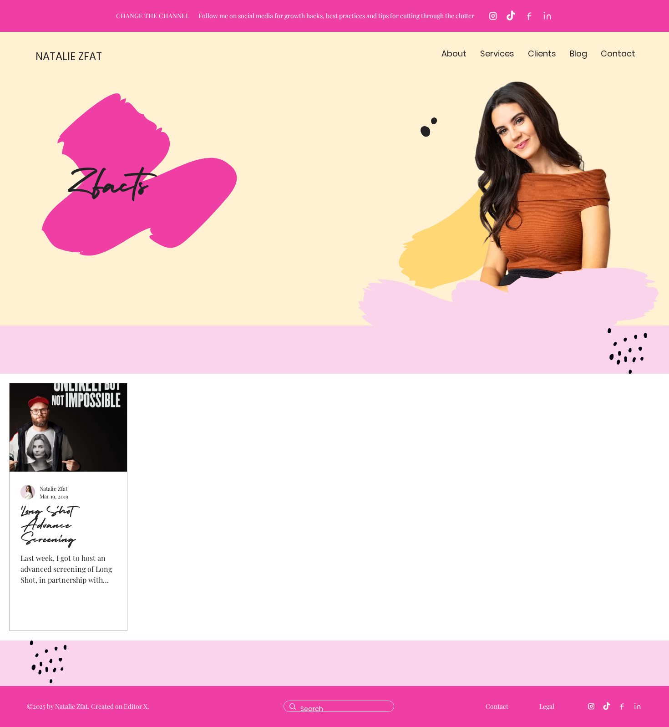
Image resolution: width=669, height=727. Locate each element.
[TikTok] (511, 16)
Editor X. (136, 706)
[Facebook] (529, 16)
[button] (454, 53)
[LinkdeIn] (547, 16)
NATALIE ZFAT (68, 56)
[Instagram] (492, 16)
